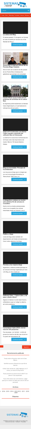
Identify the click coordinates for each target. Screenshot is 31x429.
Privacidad (23, 421)
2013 (15, 391)
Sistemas (15, 4)
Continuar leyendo (18, 44)
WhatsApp (11, 15)
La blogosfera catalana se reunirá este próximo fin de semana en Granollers (14, 201)
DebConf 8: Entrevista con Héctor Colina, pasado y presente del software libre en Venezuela (14, 133)
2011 (23, 391)
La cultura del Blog (9, 35)
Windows (27, 15)
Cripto (3, 15)
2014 (11, 391)
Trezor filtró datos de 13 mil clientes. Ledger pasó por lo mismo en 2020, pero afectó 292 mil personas (15, 380)
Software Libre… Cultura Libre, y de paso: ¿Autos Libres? (15, 296)
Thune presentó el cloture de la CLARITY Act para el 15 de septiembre (15, 374)
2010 (27, 391)
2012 (19, 391)
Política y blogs (8, 234)
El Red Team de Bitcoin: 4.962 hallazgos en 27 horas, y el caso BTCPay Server (15, 369)
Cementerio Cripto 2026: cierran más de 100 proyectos (14, 328)
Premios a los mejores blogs (12, 265)
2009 (15, 392)
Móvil (6, 15)
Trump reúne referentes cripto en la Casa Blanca (15, 359)
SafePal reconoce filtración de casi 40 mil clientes (15, 364)
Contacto (18, 421)
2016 (3, 391)
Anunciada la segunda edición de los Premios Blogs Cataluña (15, 66)
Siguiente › (26, 347)
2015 (7, 391)
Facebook (17, 15)
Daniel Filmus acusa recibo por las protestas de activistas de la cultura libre (15, 99)
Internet (22, 15)
